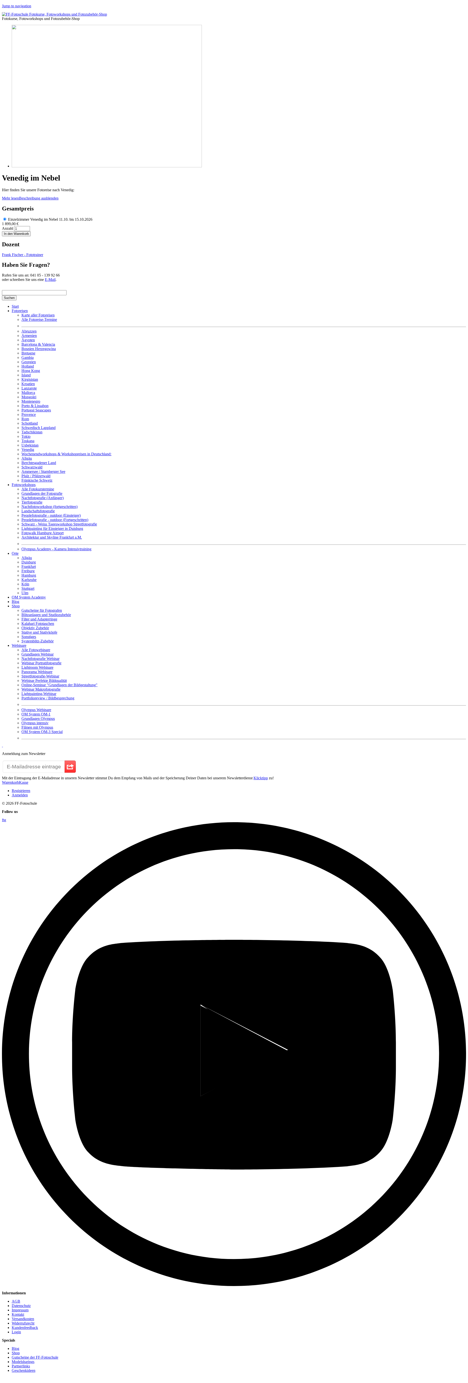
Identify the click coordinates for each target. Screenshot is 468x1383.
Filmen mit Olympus (37, 727)
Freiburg (28, 571)
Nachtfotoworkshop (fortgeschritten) (49, 507)
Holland (27, 366)
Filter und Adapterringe (39, 619)
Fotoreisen (20, 311)
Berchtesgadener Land (38, 463)
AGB (16, 1301)
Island (26, 375)
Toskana (27, 441)
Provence (28, 414)
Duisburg (28, 562)
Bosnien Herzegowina (38, 349)
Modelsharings (23, 1362)
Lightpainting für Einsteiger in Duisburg (52, 528)
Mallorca (28, 393)
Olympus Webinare (36, 710)
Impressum (20, 1310)
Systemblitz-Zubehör (37, 641)
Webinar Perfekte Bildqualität (44, 680)
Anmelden (20, 795)
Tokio (25, 436)
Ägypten (28, 340)
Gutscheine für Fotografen (41, 610)
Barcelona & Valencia (38, 344)
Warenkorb (10, 782)
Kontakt (18, 1314)
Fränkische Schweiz (36, 480)
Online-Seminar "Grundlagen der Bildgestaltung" (59, 685)
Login (16, 1332)
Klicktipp (261, 778)
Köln (25, 584)
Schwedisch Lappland (38, 428)
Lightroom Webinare (37, 667)
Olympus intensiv (35, 723)
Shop (16, 606)
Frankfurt (28, 566)
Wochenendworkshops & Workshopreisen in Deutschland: (66, 454)
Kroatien (28, 384)
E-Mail (50, 279)
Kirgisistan (29, 379)
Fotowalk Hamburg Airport (42, 533)
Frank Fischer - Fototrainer (22, 255)
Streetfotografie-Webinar (40, 676)
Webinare (19, 645)
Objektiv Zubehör (35, 628)
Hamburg (28, 575)
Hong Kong (30, 371)
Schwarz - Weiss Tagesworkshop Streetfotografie (59, 524)
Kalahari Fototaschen (37, 623)
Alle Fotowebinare (35, 650)
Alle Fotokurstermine (37, 489)
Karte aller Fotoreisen (38, 315)
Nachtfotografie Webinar (40, 659)
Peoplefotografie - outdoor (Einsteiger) (51, 515)
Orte (15, 553)
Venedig (27, 450)
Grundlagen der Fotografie (41, 493)
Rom (25, 419)
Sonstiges (28, 637)
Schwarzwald (31, 467)
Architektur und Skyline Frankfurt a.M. (51, 537)
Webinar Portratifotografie (41, 663)
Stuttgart (27, 588)
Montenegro (30, 401)
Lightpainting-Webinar (38, 694)
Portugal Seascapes (36, 410)
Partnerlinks (21, 1366)
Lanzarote (29, 388)
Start (15, 306)
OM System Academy (29, 597)
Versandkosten (23, 1319)
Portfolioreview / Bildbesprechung (47, 698)
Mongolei (28, 397)
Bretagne (28, 353)
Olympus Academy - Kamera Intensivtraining (56, 549)
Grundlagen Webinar (37, 654)
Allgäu (26, 458)
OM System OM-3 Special (42, 732)
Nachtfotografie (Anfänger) (42, 498)
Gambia (27, 357)
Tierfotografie (31, 502)
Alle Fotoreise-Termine (39, 319)
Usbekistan (30, 445)
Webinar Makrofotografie (40, 689)
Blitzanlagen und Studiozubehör (46, 615)
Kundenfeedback (25, 1328)
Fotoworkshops (24, 485)
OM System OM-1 (35, 714)
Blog (15, 602)
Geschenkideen (23, 1370)
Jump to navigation (16, 6)
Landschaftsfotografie (38, 511)
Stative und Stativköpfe (39, 632)
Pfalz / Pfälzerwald (35, 476)
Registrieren (21, 791)
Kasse (23, 782)
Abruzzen (29, 331)
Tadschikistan (31, 432)
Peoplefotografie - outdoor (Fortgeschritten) (54, 520)
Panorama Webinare (36, 672)
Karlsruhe (29, 580)
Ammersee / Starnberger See (43, 471)
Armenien (29, 336)
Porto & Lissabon (35, 406)
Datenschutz (21, 1306)
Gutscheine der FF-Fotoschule (35, 1357)
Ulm (24, 593)
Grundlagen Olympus (38, 718)
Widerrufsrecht (23, 1323)
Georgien (28, 362)
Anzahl (8, 228)
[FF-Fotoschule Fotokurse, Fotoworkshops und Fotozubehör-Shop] (54, 14)
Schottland (29, 423)
